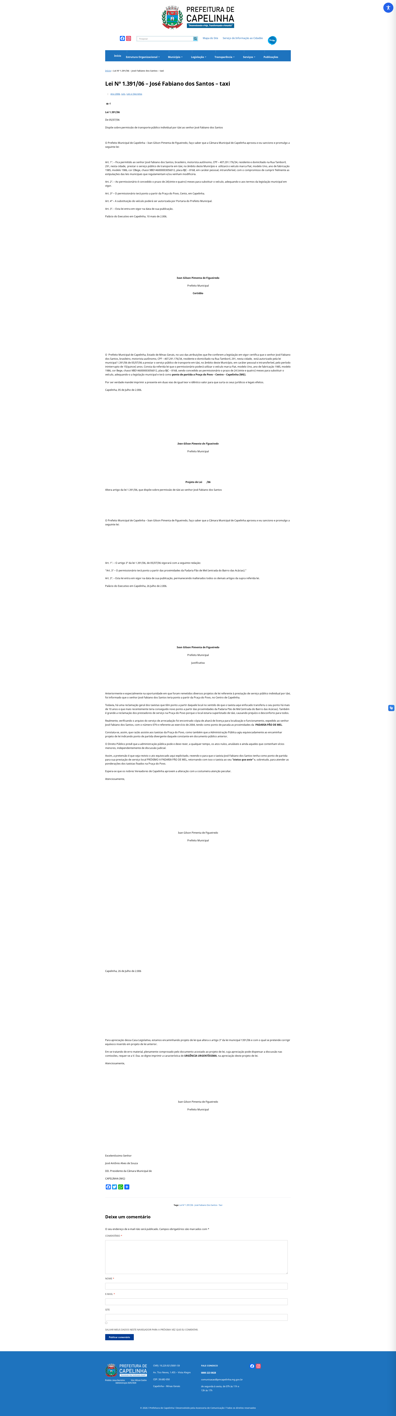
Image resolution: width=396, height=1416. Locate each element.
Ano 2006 (115, 93)
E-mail (110, 1293)
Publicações (271, 57)
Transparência (223, 57)
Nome (109, 1278)
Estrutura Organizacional (141, 57)
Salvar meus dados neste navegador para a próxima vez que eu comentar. (151, 1329)
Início (117, 55)
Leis (123, 93)
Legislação (197, 57)
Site (107, 1309)
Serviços (248, 57)
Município (174, 57)
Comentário (113, 1235)
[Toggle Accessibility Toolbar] (388, 7)
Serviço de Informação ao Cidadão (243, 38)
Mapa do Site (210, 38)
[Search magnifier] (195, 39)
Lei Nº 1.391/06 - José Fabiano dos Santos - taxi (200, 1205)
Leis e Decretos (134, 93)
